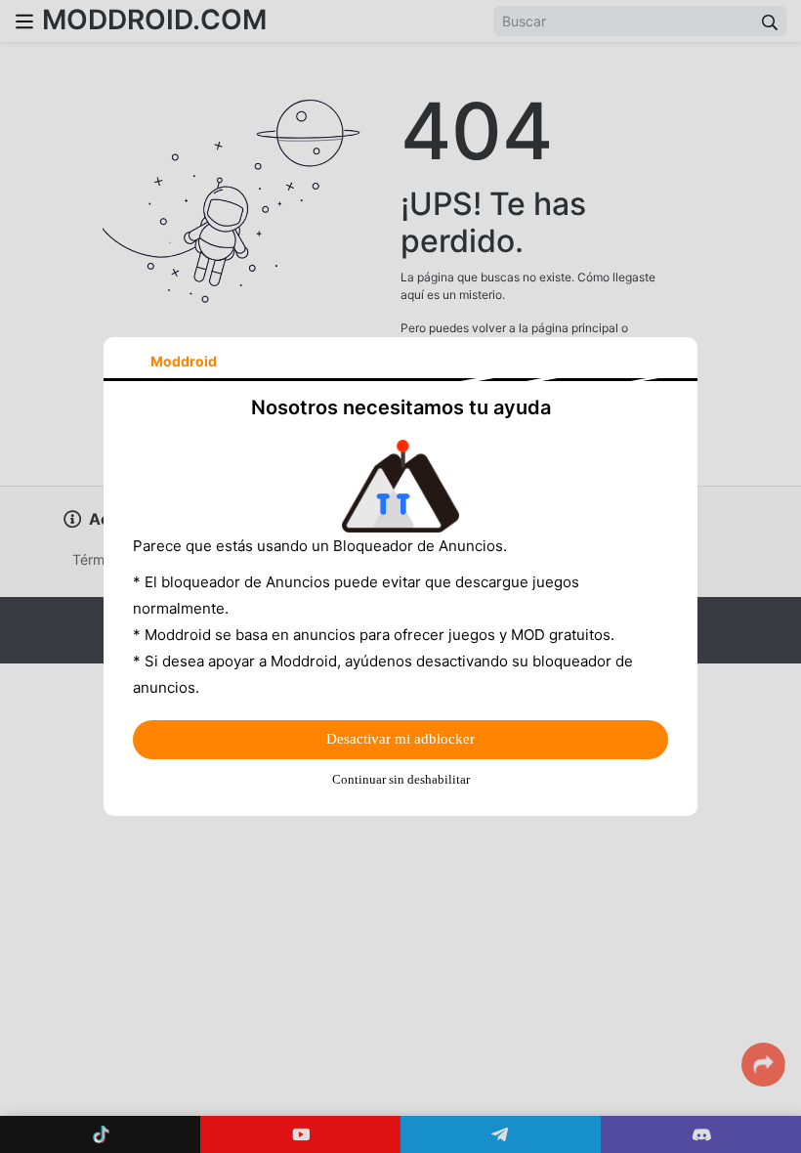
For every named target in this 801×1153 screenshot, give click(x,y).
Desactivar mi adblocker (400, 739)
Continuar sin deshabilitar (401, 779)
